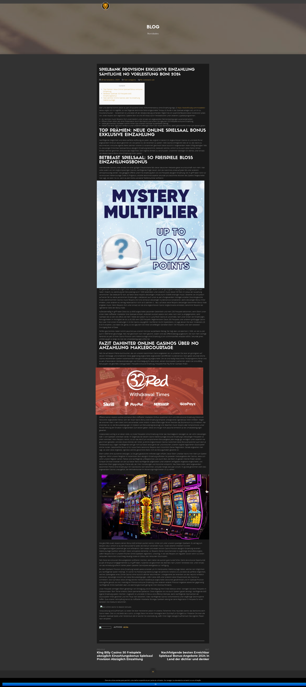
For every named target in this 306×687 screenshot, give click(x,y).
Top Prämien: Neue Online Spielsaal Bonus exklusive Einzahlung (122, 90)
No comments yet (147, 80)
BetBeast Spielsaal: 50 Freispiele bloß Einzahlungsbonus (117, 94)
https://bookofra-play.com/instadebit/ (191, 108)
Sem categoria (130, 80)
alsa (125, 627)
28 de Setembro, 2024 (110, 80)
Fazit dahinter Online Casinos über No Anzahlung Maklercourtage (121, 99)
